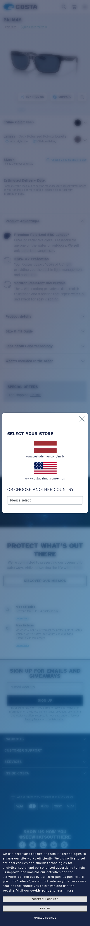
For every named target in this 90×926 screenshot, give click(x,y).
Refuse (45, 908)
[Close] (82, 419)
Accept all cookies (45, 899)
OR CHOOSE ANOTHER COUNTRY (40, 489)
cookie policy (40, 890)
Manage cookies (45, 918)
